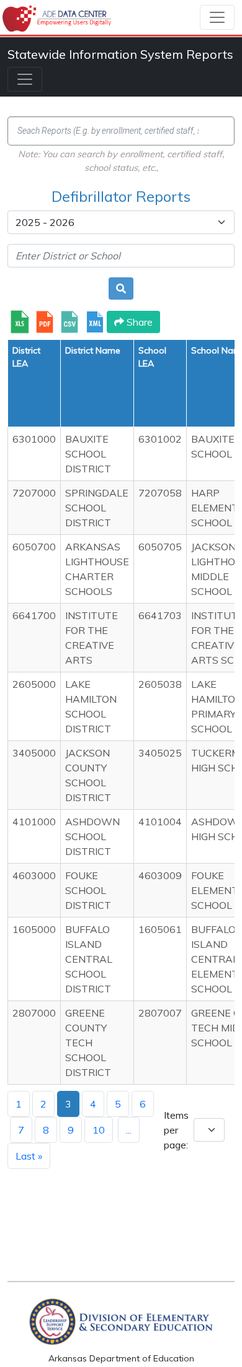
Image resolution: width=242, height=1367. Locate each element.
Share (138, 322)
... (129, 1130)
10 (98, 1130)
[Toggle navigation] (217, 17)
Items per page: (176, 1130)
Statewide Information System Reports (120, 54)
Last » (29, 1156)
